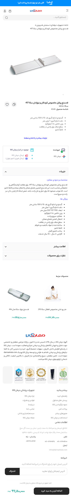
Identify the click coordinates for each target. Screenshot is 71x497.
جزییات (62, 171)
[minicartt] (10, 11)
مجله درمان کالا (28, 418)
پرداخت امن (63, 409)
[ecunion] (19, 375)
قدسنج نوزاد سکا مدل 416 (19, 309)
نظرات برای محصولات (56, 256)
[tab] (35, 172)
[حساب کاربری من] (4, 11)
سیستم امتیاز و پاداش (26, 413)
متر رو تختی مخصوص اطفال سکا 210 (52, 309)
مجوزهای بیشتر (61, 413)
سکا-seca (63, 106)
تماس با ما (30, 409)
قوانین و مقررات (28, 400)
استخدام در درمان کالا (59, 418)
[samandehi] (30, 375)
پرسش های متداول (60, 400)
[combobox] (35, 17)
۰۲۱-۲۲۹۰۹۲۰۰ (62, 441)
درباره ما (31, 404)
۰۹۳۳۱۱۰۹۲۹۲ (31, 441)
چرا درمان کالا (29, 396)
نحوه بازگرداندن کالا (59, 404)
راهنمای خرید (62, 396)
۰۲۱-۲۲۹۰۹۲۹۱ (50, 441)
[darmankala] (36, 10)
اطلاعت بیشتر (59, 246)
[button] (4, 11)
